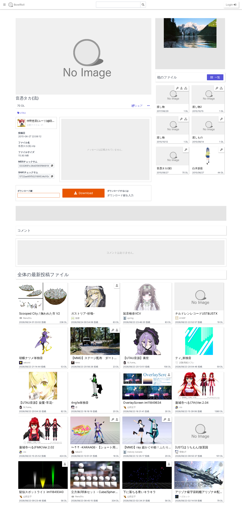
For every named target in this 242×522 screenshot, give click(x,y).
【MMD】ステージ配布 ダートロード (95, 358)
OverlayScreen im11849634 (142, 402)
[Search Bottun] (143, 5)
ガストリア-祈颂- (82, 313)
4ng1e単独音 (80, 402)
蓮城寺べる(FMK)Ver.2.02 (36, 447)
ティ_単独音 (183, 358)
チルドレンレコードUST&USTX (196, 313)
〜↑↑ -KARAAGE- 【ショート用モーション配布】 (95, 447)
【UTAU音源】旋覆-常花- (36, 402)
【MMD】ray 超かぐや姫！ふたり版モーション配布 (147, 447)
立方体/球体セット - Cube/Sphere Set (95, 492)
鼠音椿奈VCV (132, 313)
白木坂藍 (197, 168)
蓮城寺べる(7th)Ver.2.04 (192, 402)
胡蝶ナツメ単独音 (31, 358)
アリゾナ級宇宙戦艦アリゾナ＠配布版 (199, 492)
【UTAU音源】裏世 (136, 358)
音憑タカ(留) (164, 168)
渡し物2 (197, 106)
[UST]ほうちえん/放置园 (191, 447)
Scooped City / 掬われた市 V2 (39, 313)
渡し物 (161, 106)
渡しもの (197, 137)
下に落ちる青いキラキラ (139, 492)
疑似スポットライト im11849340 (41, 492)
